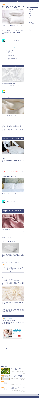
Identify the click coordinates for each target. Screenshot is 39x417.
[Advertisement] (13, 356)
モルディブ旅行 (31, 29)
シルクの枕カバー (4, 348)
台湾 (30, 30)
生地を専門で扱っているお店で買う (12, 58)
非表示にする (15, 47)
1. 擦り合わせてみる (10, 51)
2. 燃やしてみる (10, 52)
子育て (29, 17)
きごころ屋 (5, 264)
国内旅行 (30, 15)
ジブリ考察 (30, 11)
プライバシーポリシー (4, 396)
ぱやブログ (19, 1)
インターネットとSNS (32, 23)
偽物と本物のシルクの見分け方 (10, 50)
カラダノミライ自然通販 (7, 318)
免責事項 (8, 396)
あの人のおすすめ (31, 9)
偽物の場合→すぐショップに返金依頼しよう (12, 54)
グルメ (30, 24)
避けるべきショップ (10, 59)
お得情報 (30, 22)
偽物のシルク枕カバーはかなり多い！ (12, 55)
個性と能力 (30, 13)
